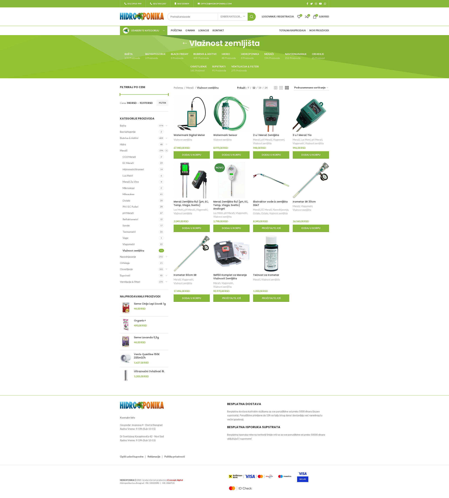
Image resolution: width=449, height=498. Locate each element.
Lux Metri (128, 175)
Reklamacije (154, 456)
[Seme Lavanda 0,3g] (125, 341)
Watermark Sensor (225, 135)
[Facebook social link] (307, 3)
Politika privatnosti (174, 456)
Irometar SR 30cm (304, 201)
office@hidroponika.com (216, 3)
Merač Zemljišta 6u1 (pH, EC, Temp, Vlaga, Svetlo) (191, 203)
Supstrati (125, 275)
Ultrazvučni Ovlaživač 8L (149, 371)
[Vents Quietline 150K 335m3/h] (125, 358)
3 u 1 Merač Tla (302, 135)
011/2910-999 (134, 3)
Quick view (207, 109)
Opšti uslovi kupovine (131, 456)
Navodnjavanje (128, 256)
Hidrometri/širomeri (133, 169)
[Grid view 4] (287, 88)
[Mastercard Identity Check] (240, 488)
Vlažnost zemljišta (133, 250)
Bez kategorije (128, 131)
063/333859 (183, 3)
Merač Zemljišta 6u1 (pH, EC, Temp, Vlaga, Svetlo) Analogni (230, 205)
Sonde (126, 225)
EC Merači (128, 162)
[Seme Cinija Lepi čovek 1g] (125, 308)
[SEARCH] (252, 17)
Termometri (129, 231)
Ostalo (126, 200)
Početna (178, 87)
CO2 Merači (129, 156)
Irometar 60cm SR (185, 275)
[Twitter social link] (311, 3)
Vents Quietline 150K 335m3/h (147, 356)
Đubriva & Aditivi (129, 138)
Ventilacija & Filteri (130, 281)
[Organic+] (125, 324)
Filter (162, 102)
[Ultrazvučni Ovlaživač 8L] (125, 375)
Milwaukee (128, 194)
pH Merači (128, 212)
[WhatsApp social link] (325, 3)
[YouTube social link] (320, 3)
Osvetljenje (126, 269)
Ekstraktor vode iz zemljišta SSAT (270, 203)
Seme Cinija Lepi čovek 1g (150, 304)
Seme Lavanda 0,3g (146, 337)
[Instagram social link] (316, 3)
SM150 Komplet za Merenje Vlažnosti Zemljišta (230, 276)
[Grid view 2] (275, 88)
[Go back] (184, 43)
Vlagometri (129, 244)
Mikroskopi (129, 188)
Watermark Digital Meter (189, 135)
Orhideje (125, 262)
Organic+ (140, 320)
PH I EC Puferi (130, 206)
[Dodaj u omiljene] (207, 117)
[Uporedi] (207, 101)
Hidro (123, 144)
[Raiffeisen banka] (250, 476)
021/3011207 (159, 3)
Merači (123, 150)
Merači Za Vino (131, 181)
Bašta (123, 125)
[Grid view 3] (281, 88)
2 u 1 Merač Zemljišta (266, 135)
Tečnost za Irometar (266, 275)
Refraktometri (130, 219)
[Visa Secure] (302, 476)
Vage (125, 237)
